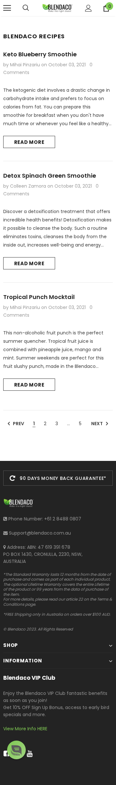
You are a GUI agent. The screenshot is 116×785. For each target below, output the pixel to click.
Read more (29, 142)
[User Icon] (88, 8)
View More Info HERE (25, 728)
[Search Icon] (26, 8)
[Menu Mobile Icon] (7, 8)
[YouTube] (28, 754)
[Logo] (57, 8)
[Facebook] (5, 754)
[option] (58, 478)
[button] (16, 750)
